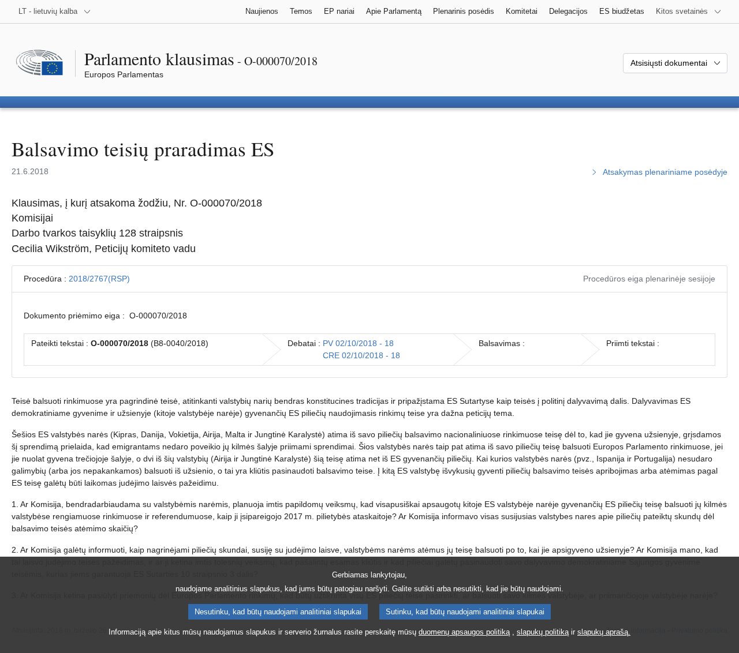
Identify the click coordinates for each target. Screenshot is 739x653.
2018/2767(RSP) (99, 278)
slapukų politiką (543, 632)
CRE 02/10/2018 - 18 (361, 355)
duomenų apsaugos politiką (464, 632)
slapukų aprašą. (603, 632)
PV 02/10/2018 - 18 (358, 343)
